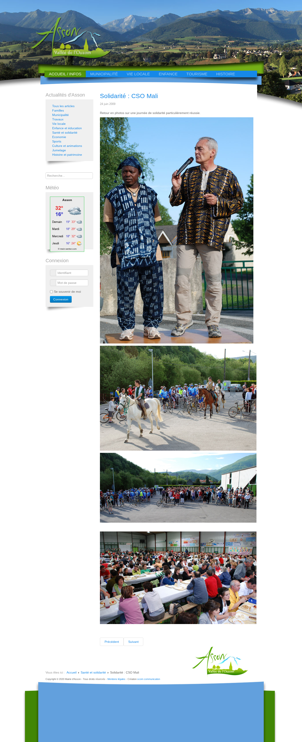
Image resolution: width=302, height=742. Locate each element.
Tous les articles (63, 106)
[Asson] (68, 58)
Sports (56, 141)
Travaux (57, 119)
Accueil (71, 672)
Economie (59, 137)
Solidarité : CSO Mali (129, 96)
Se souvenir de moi (67, 291)
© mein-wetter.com (67, 249)
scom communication (148, 679)
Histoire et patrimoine (67, 154)
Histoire (225, 74)
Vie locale (138, 74)
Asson (67, 200)
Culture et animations (67, 146)
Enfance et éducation (67, 128)
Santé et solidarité (64, 132)
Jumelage (59, 150)
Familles (58, 110)
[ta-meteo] (67, 224)
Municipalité (104, 74)
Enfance (168, 74)
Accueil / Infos (65, 74)
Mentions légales (116, 679)
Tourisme (196, 74)
